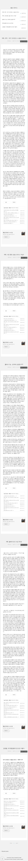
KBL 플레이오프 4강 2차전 (7, 23)
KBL (10, 207)
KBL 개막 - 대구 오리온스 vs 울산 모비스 (10, 12)
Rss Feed (6, 859)
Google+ (21, 859)
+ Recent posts (4, 851)
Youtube (18, 859)
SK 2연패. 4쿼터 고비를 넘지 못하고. (11, 212)
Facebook (14, 859)
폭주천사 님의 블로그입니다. (9, 234)
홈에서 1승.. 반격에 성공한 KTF (8, 19)
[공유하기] (8, 202)
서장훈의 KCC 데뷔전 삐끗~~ (9, 215)
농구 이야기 (6, 207)
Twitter (11, 859)
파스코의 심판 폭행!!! (8, 223)
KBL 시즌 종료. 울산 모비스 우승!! (9, 15)
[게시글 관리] (9, 202)
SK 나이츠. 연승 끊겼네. (8, 214)
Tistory (12, 857)
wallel (20, 857)
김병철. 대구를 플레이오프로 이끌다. (9, 26)
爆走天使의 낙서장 (8, 232)
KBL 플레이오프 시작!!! (8, 510)
